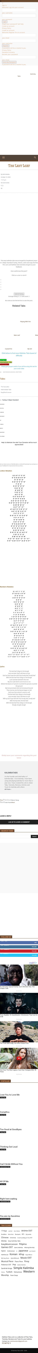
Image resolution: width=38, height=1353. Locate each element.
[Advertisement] (19, 96)
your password (7, 19)
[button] (3, 157)
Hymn (3, 1251)
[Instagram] (4, 1343)
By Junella (28, 1234)
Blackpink (17, 1234)
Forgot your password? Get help (13, 24)
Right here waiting (8, 1199)
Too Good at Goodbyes (11, 1129)
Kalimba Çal (4, 1254)
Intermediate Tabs (6, 389)
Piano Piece (19, 1261)
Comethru (4, 1112)
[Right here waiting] (19, 1192)
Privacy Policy (6, 28)
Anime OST (26, 1231)
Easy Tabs (3, 1097)
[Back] (2, 3)
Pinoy (26, 1261)
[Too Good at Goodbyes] (19, 1123)
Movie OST (26, 1258)
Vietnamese (18, 1272)
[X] (10, 1343)
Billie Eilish (11, 1234)
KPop (21, 1254)
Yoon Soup (14, 1275)
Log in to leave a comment (19, 822)
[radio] (20, 279)
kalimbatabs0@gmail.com (18, 1341)
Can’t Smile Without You (11, 1164)
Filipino (23, 1244)
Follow (34, 947)
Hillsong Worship (29, 1247)
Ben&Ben (4, 1234)
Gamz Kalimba (18, 1247)
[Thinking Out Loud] (19, 1140)
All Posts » (8, 789)
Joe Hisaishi (32, 1251)
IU (16, 1251)
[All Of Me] (19, 1175)
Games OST (7, 1247)
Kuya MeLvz (29, 1254)
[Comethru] (19, 1106)
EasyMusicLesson (9, 372)
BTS (23, 1234)
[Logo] (14, 169)
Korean (13, 1254)
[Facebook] (2, 1343)
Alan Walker (17, 1231)
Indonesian (11, 1251)
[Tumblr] (8, 1343)
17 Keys (4, 1231)
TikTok (3, 1272)
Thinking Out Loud (8, 1147)
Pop (14, 1265)
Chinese (5, 1237)
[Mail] (5, 1343)
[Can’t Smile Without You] (19, 1158)
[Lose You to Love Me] (19, 1088)
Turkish (9, 1272)
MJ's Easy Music (5, 1258)
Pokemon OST (6, 1265)
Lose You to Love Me (10, 1095)
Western (19, 372)
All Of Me (4, 1181)
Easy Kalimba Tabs (14, 1241)
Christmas (13, 1238)
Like (35, 942)
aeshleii (10, 1231)
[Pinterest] (7, 1343)
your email (5, 38)
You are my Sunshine (10, 1216)
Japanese (23, 1251)
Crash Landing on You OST (24, 1237)
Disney (4, 1241)
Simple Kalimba (23, 1268)
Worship (5, 1275)
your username (7, 13)
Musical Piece (7, 1261)
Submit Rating (19, 294)
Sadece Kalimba (21, 1265)
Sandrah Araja (6, 1268)
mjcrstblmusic (15, 1258)
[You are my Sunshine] (19, 1210)
